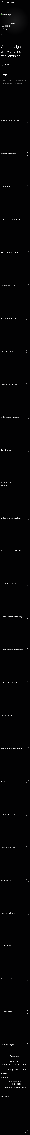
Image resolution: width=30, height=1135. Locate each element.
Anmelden (15, 1122)
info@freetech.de (15, 1081)
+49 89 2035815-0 (15, 1084)
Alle (4, 80)
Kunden (7, 64)
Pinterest (4, 1073)
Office (11, 80)
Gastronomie (7, 84)
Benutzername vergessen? (9, 1129)
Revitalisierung (21, 80)
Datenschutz (5, 1096)
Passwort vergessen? (7, 1126)
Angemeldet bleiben (16, 1118)
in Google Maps (13, 1070)
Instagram (4, 1078)
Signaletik (18, 84)
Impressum (4, 1092)
